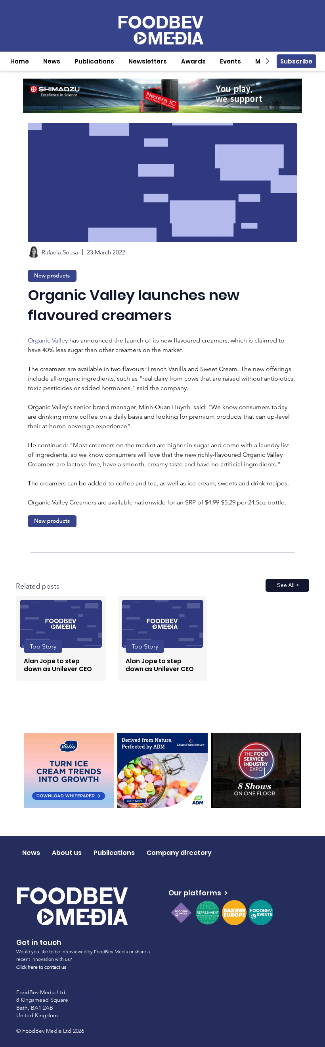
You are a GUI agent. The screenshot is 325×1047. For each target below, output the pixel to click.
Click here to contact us (41, 967)
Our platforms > (198, 893)
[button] (51, 61)
